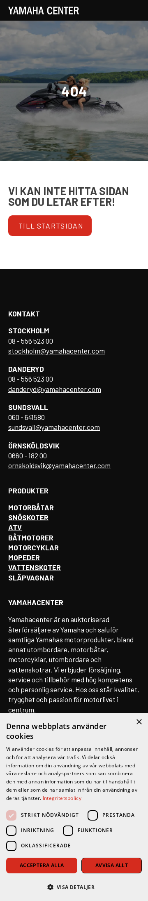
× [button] (139, 722)
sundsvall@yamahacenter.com (54, 427)
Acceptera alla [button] (42, 865)
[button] (74, 887)
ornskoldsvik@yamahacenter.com (59, 465)
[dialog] (74, 807)
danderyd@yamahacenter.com (54, 389)
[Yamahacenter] (43, 10)
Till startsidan (50, 226)
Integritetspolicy (62, 798)
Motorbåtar (31, 507)
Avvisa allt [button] (111, 865)
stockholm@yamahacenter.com (56, 351)
